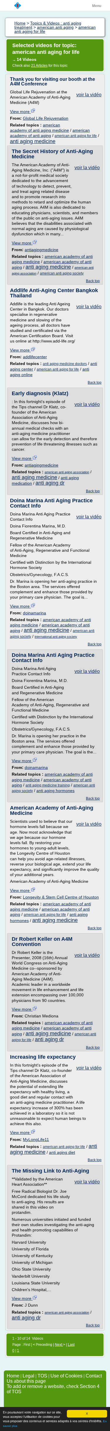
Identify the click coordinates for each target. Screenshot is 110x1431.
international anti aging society (56, 636)
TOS (42, 1375)
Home (13, 1375)
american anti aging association (67, 472)
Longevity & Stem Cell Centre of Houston (61, 897)
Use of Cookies (66, 1375)
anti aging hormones (55, 790)
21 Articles (39, 66)
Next (59, 1345)
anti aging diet (62, 1152)
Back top (93, 281)
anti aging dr (50, 483)
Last (71, 1345)
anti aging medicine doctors (65, 364)
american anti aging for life (76, 136)
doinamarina (34, 613)
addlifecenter (35, 356)
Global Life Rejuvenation (45, 118)
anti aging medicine (32, 141)
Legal (28, 1375)
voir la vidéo (88, 94)
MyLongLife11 (36, 1139)
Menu (96, 6)
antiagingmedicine (41, 249)
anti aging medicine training (48, 785)
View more (20, 111)
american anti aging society (62, 273)
